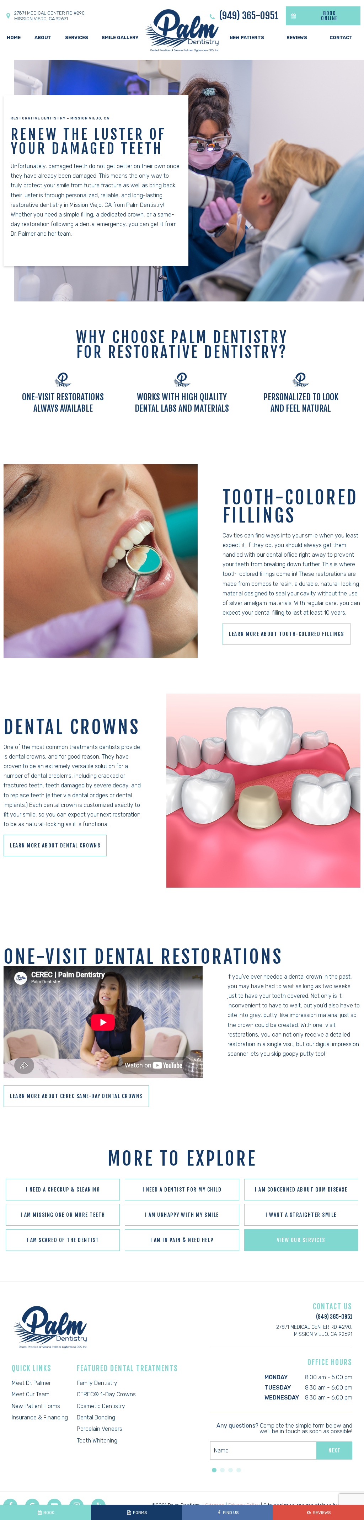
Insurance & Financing (40, 1417)
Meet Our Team (30, 1394)
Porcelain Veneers (99, 1428)
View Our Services (301, 1240)
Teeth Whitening (97, 1440)
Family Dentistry (97, 1383)
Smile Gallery (120, 37)
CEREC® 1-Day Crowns (106, 1394)
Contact (341, 37)
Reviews (297, 37)
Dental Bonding (96, 1417)
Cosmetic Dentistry (101, 1406)
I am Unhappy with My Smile (182, 1214)
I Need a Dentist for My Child (182, 1189)
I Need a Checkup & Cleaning (63, 1189)
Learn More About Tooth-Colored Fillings (286, 634)
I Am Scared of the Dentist (63, 1240)
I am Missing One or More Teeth (63, 1214)
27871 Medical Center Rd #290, (50, 15)
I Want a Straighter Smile (301, 1214)
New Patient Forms (36, 1406)
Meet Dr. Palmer (31, 1383)
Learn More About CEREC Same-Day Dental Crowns (76, 1096)
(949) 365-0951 (248, 16)
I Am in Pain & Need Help (182, 1240)
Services (76, 37)
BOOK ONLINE (329, 15)
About (43, 37)
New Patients (247, 37)
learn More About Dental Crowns (55, 845)
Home (14, 37)
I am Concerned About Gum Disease (301, 1189)
